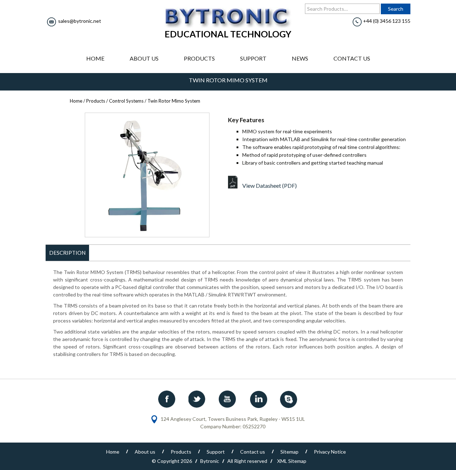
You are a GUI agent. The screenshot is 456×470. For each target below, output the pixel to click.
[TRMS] (147, 175)
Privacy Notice (330, 452)
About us (144, 58)
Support (253, 58)
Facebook (167, 399)
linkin (258, 399)
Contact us (351, 58)
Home (95, 58)
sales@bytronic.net (79, 21)
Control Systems (126, 101)
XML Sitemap (291, 461)
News (300, 58)
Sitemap (289, 452)
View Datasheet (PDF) (269, 185)
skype (288, 399)
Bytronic (209, 461)
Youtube (228, 399)
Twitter (197, 399)
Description (67, 252)
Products (199, 58)
